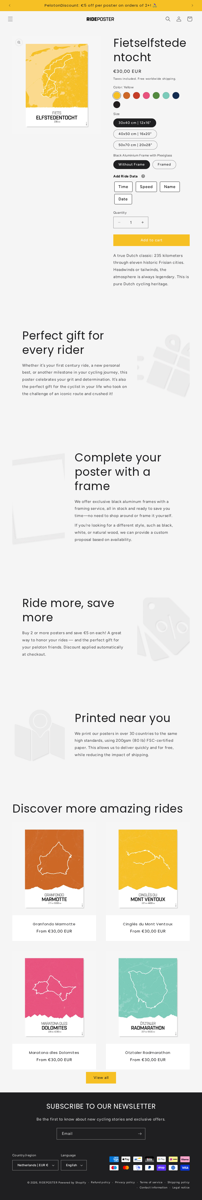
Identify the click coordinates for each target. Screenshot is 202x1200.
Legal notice (181, 1187)
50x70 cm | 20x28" (135, 145)
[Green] (156, 95)
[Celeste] (166, 95)
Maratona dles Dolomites (54, 1052)
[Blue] (175, 95)
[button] (10, 19)
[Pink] (146, 95)
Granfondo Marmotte (54, 924)
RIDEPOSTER (48, 1182)
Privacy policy (125, 1182)
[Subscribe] (139, 1134)
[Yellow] (116, 95)
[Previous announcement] (9, 5)
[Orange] (126, 95)
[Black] (116, 104)
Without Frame (131, 164)
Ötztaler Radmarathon (147, 1052)
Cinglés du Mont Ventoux (148, 924)
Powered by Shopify (72, 1182)
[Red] (136, 95)
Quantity (120, 212)
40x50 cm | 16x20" (135, 134)
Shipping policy (179, 1182)
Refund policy (100, 1182)
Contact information (154, 1187)
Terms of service (151, 1182)
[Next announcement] (192, 5)
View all (101, 1077)
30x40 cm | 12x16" (134, 123)
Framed (164, 164)
